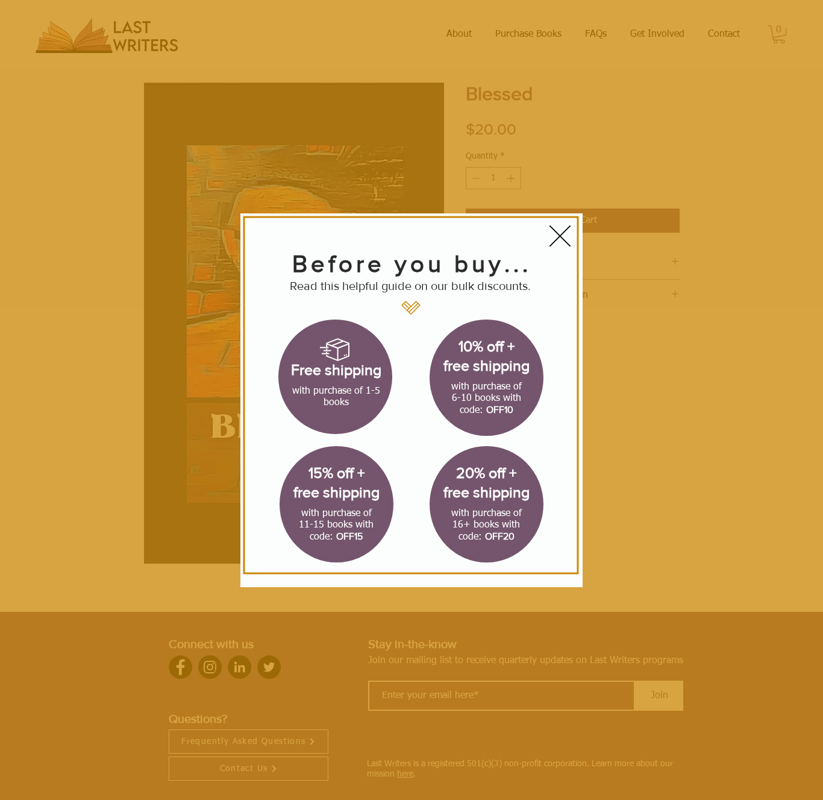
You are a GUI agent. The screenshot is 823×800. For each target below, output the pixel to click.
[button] (560, 236)
